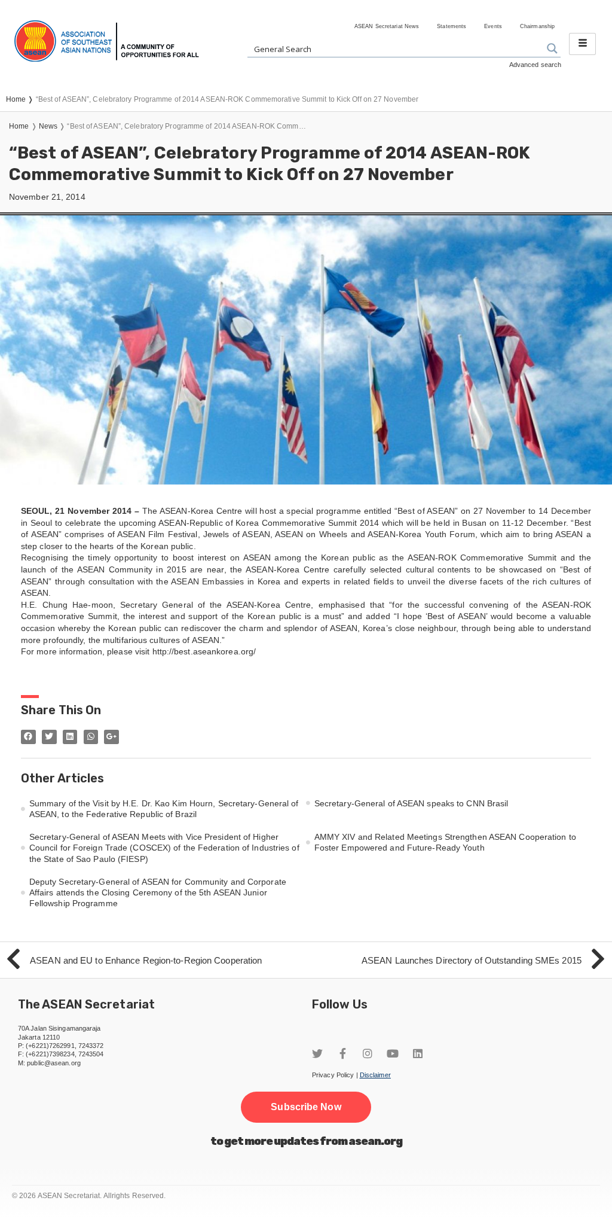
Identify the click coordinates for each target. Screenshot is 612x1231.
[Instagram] (367, 1053)
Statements (451, 26)
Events (493, 26)
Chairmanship (537, 26)
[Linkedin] (417, 1053)
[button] (306, 1107)
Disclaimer (375, 1074)
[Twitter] (317, 1053)
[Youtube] (392, 1053)
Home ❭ (21, 99)
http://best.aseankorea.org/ (204, 651)
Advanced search (535, 64)
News (48, 126)
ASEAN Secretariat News (386, 26)
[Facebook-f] (342, 1053)
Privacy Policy (333, 1074)
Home (19, 126)
